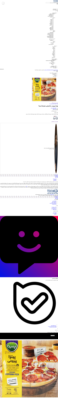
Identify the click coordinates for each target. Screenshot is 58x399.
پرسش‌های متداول (53, 208)
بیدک (54, 55)
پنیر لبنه (52, 21)
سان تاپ (53, 53)
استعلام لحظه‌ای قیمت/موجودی (50, 60)
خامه (52, 26)
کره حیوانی (51, 29)
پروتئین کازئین (51, 15)
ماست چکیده (51, 35)
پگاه (54, 50)
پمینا (55, 108)
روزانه (54, 47)
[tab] (28, 178)
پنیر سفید (51, 19)
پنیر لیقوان (51, 22)
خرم (54, 49)
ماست (54, 31)
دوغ (54, 38)
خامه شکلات (51, 28)
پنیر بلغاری (51, 24)
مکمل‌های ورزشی (52, 13)
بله (52, 64)
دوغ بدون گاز (51, 39)
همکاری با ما (54, 213)
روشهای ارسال (54, 201)
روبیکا (52, 61)
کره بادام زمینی (51, 44)
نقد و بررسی (54, 178)
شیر (52, 25)
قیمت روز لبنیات (54, 58)
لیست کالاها (54, 209)
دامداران (53, 46)
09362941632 (52, 194)
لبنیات (54, 17)
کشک (54, 30)
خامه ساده (51, 27)
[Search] (57, 3)
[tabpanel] (29, 366)
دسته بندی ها (54, 12)
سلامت (54, 51)
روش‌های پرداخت (53, 202)
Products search (56, 2)
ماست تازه (51, 32)
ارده (52, 43)
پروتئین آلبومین (51, 14)
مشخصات (54, 179)
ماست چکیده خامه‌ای (50, 36)
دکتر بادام (53, 57)
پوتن (54, 56)
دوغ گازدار (51, 40)
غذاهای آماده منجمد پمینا (53, 103)
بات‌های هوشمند (54, 59)
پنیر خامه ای (51, 23)
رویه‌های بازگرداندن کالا (53, 203)
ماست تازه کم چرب (50, 34)
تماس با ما (54, 67)
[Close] (3, 3)
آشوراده (53, 48)
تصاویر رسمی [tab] (52, 335)
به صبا (54, 52)
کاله (26, 186)
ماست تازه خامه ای (50, 33)
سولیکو (54, 108)
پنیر (52, 18)
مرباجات (51, 42)
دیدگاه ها (55, 180)
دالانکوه (54, 54)
